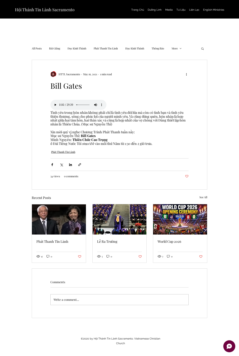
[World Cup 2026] (180, 219)
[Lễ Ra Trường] (120, 219)
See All (203, 197)
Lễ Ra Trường (107, 241)
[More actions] (186, 74)
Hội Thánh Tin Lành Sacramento (45, 9)
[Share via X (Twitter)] (61, 164)
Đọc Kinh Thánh (77, 48)
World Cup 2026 (169, 241)
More (175, 48)
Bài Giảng (54, 48)
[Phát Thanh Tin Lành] (59, 219)
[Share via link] (79, 164)
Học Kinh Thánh (134, 48)
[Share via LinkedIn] (70, 164)
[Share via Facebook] (52, 164)
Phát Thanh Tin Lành (106, 48)
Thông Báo (158, 48)
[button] (202, 48)
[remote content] (119, 105)
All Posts (37, 48)
